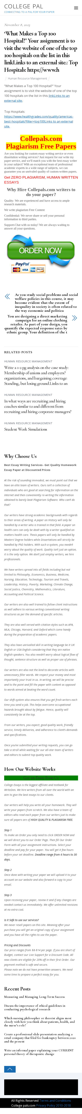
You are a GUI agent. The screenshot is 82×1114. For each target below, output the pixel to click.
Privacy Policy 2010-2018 (53, 1105)
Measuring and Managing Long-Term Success (34, 997)
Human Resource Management (27, 78)
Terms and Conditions (55, 1100)
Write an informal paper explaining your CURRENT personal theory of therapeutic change (39, 1052)
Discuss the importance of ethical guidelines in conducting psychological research (34, 1007)
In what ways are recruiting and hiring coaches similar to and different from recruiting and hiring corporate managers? (37, 406)
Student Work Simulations (25, 429)
